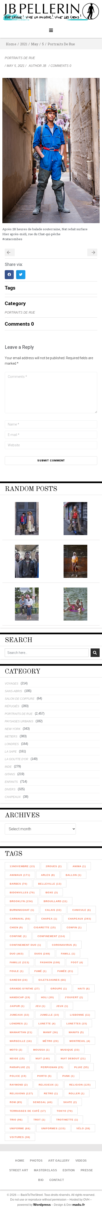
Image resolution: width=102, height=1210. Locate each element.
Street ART (18, 1170)
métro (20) (51, 1041)
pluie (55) (81, 1067)
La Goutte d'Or (16, 759)
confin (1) (74, 927)
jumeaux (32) (19, 1015)
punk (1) (68, 1076)
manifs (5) (76, 1032)
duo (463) (16, 953)
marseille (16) (21, 1041)
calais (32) (53, 910)
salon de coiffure (19, 698)
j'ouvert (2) (74, 997)
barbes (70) (18, 883)
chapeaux (13, 797)
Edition (69, 1170)
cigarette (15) (45, 927)
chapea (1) (49, 918)
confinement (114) (51, 936)
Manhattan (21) (21, 1032)
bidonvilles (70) (22, 892)
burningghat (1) (22, 910)
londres (12, 744)
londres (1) (19, 1023)
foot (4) (77, 962)
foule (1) (16, 971)
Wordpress (42, 1204)
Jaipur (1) (17, 1006)
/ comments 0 (60, 66)
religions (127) (21, 1093)
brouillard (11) (55, 901)
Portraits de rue (61, 44)
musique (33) (69, 1049)
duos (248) (42, 953)
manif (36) (50, 1032)
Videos (81, 1160)
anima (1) (79, 866)
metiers (11, 736)
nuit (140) (43, 1058)
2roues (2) (54, 866)
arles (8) (48, 875)
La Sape (11, 751)
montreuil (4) (80, 1041)
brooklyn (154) (21, 901)
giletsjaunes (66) (52, 980)
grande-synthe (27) (25, 988)
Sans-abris (13, 691)
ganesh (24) (19, 980)
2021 (23, 44)
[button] (51, 30)
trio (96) (16, 1119)
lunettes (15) (76, 1023)
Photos (36, 1160)
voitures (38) (20, 1137)
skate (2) (70, 1102)
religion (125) (80, 1084)
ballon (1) (73, 875)
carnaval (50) (20, 918)
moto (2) (16, 1049)
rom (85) (16, 1102)
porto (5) (44, 1076)
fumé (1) (40, 971)
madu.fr (78, 1204)
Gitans (10, 774)
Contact (56, 1180)
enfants (11, 782)
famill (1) (68, 953)
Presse (87, 1170)
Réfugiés (12, 706)
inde (8, 766)
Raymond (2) (19, 1084)
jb (44, 66)
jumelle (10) (49, 1015)
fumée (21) (65, 971)
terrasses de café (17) (28, 1111)
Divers (10, 789)
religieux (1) (48, 1084)
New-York (12, 729)
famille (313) (19, 962)
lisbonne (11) (80, 1015)
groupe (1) (59, 988)
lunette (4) (47, 1023)
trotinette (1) (67, 1119)
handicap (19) (20, 997)
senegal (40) (42, 1102)
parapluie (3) (20, 1067)
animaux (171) (20, 875)
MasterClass (45, 1170)
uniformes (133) (53, 1128)
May (34, 44)
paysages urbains (19, 721)
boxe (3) (52, 892)
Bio (41, 1180)
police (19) (18, 1076)
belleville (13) (49, 883)
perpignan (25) (52, 1067)
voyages (11, 683)
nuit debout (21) (73, 1058)
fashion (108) (50, 962)
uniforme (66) (20, 1128)
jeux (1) (62, 1006)
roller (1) (76, 1093)
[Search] (95, 652)
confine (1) (18, 936)
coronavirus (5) (64, 945)
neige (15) (17, 1058)
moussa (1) (41, 1049)
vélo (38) (83, 1128)
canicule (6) (81, 910)
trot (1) (39, 1119)
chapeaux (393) (79, 918)
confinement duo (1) (25, 945)
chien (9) (16, 927)
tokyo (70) (65, 1111)
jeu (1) (40, 1006)
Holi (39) (47, 997)
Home (11, 44)
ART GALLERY (59, 1160)
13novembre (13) (22, 866)
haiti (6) (84, 988)
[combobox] (47, 652)
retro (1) (51, 1093)
